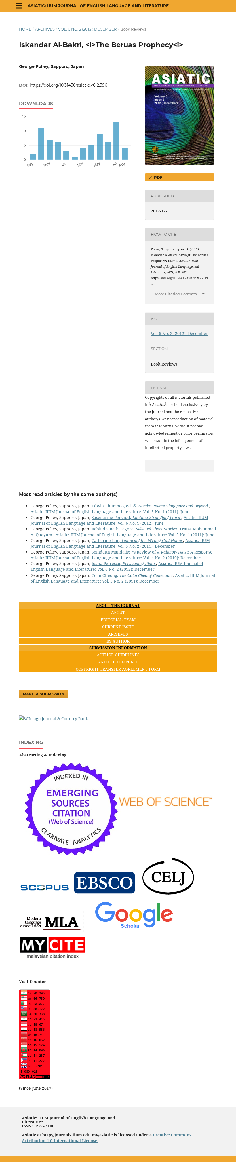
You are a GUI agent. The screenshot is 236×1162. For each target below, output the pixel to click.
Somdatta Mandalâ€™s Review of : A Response (153, 552)
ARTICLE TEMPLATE (118, 662)
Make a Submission (43, 694)
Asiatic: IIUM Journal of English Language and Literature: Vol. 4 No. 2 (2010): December (116, 557)
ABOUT (118, 612)
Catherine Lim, (137, 540)
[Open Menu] (19, 6)
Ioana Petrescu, (123, 563)
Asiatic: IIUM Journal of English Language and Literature (98, 5)
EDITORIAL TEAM (118, 619)
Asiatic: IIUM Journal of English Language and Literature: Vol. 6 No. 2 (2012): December (117, 566)
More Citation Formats (176, 294)
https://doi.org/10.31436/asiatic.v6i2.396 (68, 85)
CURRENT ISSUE (118, 627)
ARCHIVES (118, 634)
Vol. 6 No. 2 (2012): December (87, 29)
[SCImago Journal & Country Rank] (53, 718)
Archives (45, 29)
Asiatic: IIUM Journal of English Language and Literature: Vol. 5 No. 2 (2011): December (120, 543)
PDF (157, 177)
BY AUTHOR (118, 641)
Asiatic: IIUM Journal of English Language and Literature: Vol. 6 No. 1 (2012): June (119, 520)
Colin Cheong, (132, 575)
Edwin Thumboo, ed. (150, 506)
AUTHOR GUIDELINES (118, 654)
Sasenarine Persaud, (136, 517)
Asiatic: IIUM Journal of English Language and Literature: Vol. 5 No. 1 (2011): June (110, 511)
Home (25, 29)
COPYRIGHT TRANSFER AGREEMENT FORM (118, 669)
